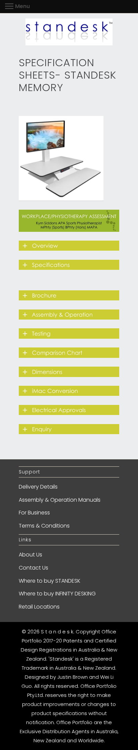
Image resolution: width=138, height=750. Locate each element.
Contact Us (33, 568)
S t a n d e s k (57, 631)
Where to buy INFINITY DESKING (57, 593)
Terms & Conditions (44, 526)
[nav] (17, 6)
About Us (30, 554)
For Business (34, 512)
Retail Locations (39, 607)
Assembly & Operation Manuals (59, 500)
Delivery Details (38, 487)
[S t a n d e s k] (69, 32)
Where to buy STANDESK (49, 581)
